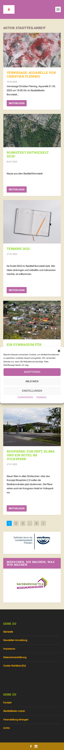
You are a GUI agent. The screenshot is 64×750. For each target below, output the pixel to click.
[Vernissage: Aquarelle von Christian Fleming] (32, 50)
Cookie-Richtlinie (25, 397)
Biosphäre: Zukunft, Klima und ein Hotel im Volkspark (31, 455)
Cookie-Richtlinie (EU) (14, 665)
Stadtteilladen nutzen (14, 711)
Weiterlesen (17, 103)
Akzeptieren (32, 372)
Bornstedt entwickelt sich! (28, 154)
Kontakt (7, 702)
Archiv (6, 728)
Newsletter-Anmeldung (15, 640)
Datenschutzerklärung (14, 657)
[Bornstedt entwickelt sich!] (32, 130)
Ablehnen (32, 381)
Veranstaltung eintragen (16, 719)
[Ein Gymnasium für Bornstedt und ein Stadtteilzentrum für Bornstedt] (32, 320)
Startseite (8, 631)
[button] (59, 351)
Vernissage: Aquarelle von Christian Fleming (31, 74)
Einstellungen (32, 390)
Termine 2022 (18, 249)
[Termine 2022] (32, 221)
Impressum (41, 397)
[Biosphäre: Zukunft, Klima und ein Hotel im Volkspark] (32, 427)
